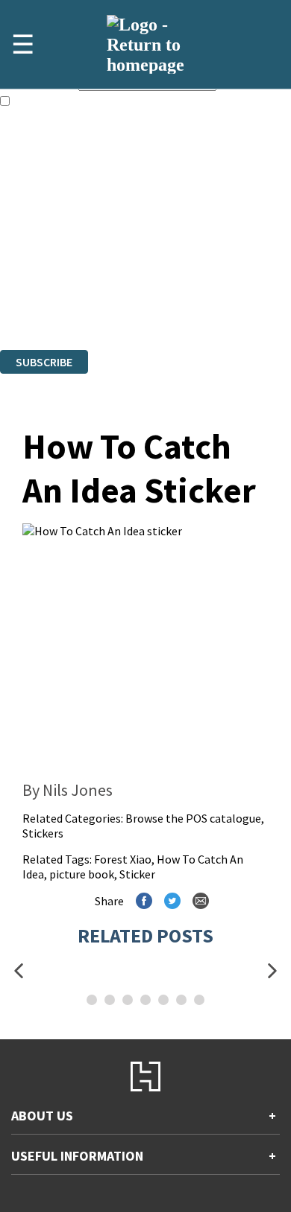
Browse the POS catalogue (193, 818)
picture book (81, 874)
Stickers (42, 833)
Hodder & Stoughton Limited (171, 275)
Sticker (137, 874)
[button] (18, 971)
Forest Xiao (122, 859)
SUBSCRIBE (44, 361)
